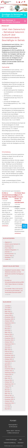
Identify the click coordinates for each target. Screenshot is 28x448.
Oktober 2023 (8, 359)
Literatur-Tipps (9, 255)
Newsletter (8, 257)
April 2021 (7, 391)
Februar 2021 (8, 395)
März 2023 (8, 367)
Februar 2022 (8, 380)
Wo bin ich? (5, 26)
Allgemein (7, 242)
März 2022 (8, 378)
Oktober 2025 (8, 321)
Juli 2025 (7, 325)
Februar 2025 (8, 334)
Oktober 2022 (8, 370)
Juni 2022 (7, 376)
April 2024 (7, 348)
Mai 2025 (7, 329)
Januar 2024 (8, 353)
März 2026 (8, 311)
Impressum (21, 443)
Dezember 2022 (9, 369)
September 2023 (9, 361)
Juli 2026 (7, 306)
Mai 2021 (7, 390)
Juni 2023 (7, 363)
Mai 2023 (7, 365)
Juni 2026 (7, 307)
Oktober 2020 (8, 401)
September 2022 (9, 372)
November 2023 (9, 357)
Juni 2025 (7, 327)
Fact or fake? (8, 248)
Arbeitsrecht (8, 246)
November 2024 (9, 340)
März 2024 (8, 349)
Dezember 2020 (9, 397)
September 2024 (9, 344)
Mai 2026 (7, 309)
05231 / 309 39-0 (15, 431)
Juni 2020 (7, 407)
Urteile (6, 259)
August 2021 (8, 386)
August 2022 (8, 374)
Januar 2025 (8, 336)
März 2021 (8, 393)
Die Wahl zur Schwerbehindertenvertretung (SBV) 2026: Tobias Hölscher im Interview (9, 196)
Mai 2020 (7, 409)
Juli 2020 (7, 405)
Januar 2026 (8, 315)
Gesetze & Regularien (10, 250)
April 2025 (7, 330)
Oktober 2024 (8, 342)
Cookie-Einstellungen (11, 439)
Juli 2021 (7, 388)
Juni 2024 (7, 346)
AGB (20, 439)
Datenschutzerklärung (9, 443)
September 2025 (9, 323)
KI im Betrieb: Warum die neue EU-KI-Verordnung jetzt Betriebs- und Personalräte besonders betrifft (20, 198)
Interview (7, 252)
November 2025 (9, 319)
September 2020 (9, 403)
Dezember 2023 (9, 355)
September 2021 (9, 384)
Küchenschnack (9, 253)
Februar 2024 (8, 351)
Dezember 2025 (9, 317)
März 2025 (8, 332)
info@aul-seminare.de (13, 433)
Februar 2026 (8, 313)
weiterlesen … (6, 226)
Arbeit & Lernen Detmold (11, 244)
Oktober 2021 (8, 382)
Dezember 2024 (9, 338)
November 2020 (9, 399)
